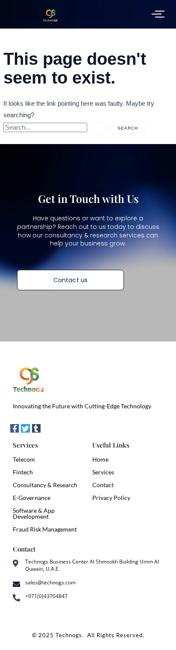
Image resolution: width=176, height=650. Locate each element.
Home (100, 459)
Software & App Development (34, 513)
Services (103, 472)
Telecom (24, 459)
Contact (103, 484)
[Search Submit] (98, 128)
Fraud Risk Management (45, 529)
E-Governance (31, 497)
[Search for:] (56, 127)
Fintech (23, 472)
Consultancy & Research (45, 484)
